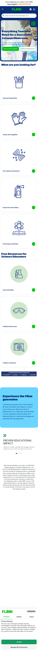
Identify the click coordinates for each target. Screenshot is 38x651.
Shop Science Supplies (10, 49)
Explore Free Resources (28, 49)
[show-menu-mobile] (2, 9)
